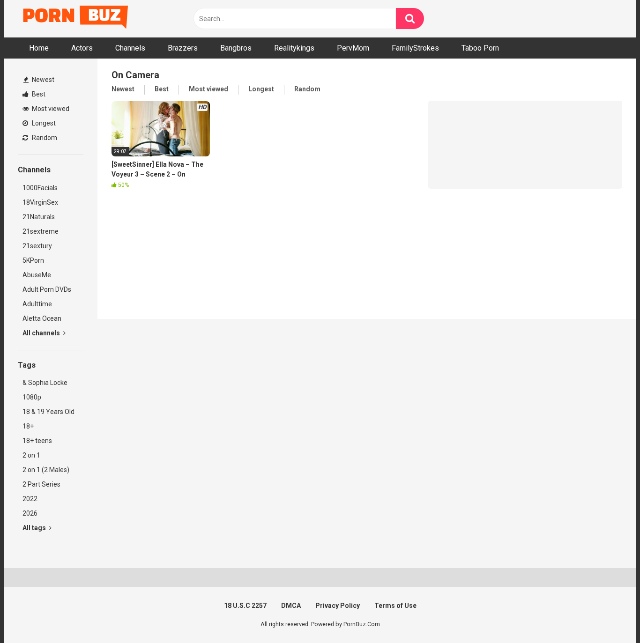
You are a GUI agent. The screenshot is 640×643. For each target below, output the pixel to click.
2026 (29, 513)
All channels (41, 333)
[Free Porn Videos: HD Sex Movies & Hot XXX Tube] (76, 19)
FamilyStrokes (415, 48)
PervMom (353, 48)
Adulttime (37, 304)
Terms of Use (395, 605)
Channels (130, 48)
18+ (28, 426)
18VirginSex (40, 202)
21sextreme (40, 231)
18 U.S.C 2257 (245, 605)
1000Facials (40, 188)
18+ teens (37, 440)
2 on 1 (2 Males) (45, 469)
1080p (31, 397)
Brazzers (183, 48)
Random (43, 137)
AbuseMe (36, 275)
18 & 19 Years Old (48, 411)
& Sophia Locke (44, 382)
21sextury (37, 246)
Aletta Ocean (41, 318)
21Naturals (38, 217)
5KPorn (33, 260)
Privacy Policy (337, 605)
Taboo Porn (480, 48)
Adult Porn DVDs (46, 289)
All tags (34, 528)
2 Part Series (41, 484)
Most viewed (49, 108)
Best (37, 94)
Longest (43, 123)
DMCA (291, 605)
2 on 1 (31, 455)
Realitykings (294, 48)
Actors (82, 48)
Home (39, 48)
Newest (42, 79)
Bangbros (236, 48)
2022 (29, 499)
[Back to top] (608, 614)
